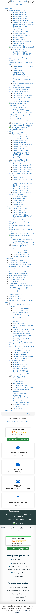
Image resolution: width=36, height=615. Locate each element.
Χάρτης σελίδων (19, 573)
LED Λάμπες (23, 133)
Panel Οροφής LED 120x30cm (22, 55)
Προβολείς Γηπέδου (19, 107)
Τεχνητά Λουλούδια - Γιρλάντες (20, 379)
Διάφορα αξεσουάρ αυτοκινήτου (20, 291)
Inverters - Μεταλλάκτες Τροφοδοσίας (21, 248)
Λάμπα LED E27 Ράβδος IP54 (22, 144)
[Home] (4, 414)
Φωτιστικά (21, 10)
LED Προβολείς (26, 91)
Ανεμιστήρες (17, 341)
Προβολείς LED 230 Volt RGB (22, 95)
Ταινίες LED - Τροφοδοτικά (14, 206)
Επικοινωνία (9, 410)
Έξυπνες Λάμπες (18, 156)
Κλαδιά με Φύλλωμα (20, 401)
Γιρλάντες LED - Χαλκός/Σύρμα (23, 329)
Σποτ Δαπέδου (17, 202)
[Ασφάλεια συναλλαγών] (18, 511)
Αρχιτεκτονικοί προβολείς (21, 101)
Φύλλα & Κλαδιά (19, 384)
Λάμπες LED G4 (18, 177)
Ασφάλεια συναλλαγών (18, 597)
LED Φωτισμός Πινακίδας (17, 283)
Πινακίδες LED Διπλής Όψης (18, 262)
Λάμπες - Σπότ (10, 131)
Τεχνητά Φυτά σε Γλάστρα (22, 385)
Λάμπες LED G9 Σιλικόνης (21, 191)
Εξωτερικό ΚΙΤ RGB (15, 281)
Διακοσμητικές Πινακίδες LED (19, 266)
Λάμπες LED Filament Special (22, 169)
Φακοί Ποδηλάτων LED (20, 366)
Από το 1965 (18, 5)
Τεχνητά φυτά (25, 376)
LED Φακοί (21, 360)
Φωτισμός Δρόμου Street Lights (23, 113)
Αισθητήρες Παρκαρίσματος (18, 275)
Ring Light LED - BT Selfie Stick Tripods (21, 300)
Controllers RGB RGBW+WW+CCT (23, 356)
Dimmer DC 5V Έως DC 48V (21, 358)
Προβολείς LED (18, 93)
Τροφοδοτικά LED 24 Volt (21, 254)
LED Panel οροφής (28, 47)
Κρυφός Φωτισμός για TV (21, 316)
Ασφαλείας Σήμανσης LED (22, 335)
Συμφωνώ (18, 613)
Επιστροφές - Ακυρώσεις (18, 594)
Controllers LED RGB (19, 354)
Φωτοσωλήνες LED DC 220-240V (23, 239)
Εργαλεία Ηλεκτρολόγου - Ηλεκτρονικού (22, 313)
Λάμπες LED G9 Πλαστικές (22, 193)
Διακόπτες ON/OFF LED (21, 331)
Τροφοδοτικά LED (28, 245)
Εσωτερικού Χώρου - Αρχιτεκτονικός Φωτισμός (21, 31)
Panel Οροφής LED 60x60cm (22, 53)
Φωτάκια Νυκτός (18, 45)
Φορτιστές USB (14, 296)
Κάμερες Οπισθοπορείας (17, 277)
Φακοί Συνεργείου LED (20, 372)
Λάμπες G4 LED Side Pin (21, 187)
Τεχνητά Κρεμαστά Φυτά (21, 403)
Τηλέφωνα (9, 293)
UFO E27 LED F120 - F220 (21, 154)
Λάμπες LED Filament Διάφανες (23, 164)
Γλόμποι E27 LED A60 (20, 135)
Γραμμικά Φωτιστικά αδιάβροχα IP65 (20, 71)
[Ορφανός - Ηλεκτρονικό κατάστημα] (18, 2)
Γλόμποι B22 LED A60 (20, 137)
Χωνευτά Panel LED (19, 49)
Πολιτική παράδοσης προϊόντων (18, 590)
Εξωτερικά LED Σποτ (20, 197)
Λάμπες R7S (17, 158)
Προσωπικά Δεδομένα (18, 600)
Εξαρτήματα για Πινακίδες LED (20, 264)
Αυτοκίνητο (8, 270)
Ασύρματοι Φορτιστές (16, 298)
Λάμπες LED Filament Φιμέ (22, 168)
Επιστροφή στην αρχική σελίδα (18, 421)
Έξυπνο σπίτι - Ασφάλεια (21, 351)
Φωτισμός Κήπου (18, 37)
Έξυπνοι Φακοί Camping (21, 370)
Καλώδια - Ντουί (18, 323)
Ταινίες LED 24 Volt (19, 214)
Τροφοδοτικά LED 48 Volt (21, 256)
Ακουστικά (16, 337)
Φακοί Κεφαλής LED (20, 364)
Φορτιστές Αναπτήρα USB (17, 272)
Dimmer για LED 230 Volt (21, 353)
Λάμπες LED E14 (18, 148)
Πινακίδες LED (10, 258)
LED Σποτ (20, 194)
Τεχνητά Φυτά (18, 382)
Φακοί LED (16, 362)
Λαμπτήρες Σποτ (18, 204)
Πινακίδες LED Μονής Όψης (18, 260)
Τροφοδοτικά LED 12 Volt (21, 253)
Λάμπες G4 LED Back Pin (21, 189)
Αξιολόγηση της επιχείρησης (18, 439)
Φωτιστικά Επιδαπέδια (20, 20)
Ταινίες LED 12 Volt (19, 212)
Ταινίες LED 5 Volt (19, 210)
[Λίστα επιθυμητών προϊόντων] (28, 2)
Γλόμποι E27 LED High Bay (21, 152)
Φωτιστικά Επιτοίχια (20, 16)
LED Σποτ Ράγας (18, 200)
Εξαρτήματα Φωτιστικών (21, 308)
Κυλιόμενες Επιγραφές (17, 268)
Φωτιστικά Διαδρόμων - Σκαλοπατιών (21, 27)
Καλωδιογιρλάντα (19, 43)
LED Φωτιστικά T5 (19, 74)
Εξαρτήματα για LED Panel (22, 57)
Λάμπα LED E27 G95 (19, 141)
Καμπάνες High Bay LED (21, 111)
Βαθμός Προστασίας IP (19, 566)
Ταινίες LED (23, 208)
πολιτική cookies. (24, 610)
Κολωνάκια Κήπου (19, 39)
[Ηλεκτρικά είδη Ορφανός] (18, 523)
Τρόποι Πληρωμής (19, 560)
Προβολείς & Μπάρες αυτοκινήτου (20, 285)
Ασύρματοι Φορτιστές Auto (18, 274)
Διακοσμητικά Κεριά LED (21, 333)
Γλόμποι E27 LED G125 (20, 139)
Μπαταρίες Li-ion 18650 (21, 374)
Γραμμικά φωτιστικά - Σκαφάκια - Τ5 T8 (22, 63)
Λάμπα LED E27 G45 (19, 142)
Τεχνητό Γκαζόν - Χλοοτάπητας (23, 387)
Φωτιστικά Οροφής (19, 14)
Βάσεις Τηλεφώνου (15, 295)
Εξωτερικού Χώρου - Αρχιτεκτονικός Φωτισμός (21, 34)
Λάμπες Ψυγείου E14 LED (21, 150)
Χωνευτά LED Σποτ (19, 198)
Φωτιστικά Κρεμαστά (20, 13)
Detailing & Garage (18, 109)
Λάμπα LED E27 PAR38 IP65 (22, 146)
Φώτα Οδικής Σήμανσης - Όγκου (19, 289)
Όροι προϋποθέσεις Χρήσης (18, 587)
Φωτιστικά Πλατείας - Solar (22, 41)
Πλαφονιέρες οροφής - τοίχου (23, 22)
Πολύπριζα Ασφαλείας (21, 310)
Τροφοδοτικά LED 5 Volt (21, 251)
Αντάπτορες (17, 322)
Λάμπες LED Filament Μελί (22, 166)
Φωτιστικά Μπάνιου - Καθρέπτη (23, 24)
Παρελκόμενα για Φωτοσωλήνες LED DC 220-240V (23, 242)
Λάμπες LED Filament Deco (22, 171)
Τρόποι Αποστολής (19, 563)
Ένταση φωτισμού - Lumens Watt (19, 570)
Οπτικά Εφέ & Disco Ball (21, 339)
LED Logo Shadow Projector (17, 279)
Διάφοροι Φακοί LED (20, 368)
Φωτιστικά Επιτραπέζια (21, 18)
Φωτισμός (8, 9)
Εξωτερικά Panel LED (20, 51)
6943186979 (18, 505)
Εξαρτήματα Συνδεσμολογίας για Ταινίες (20, 226)
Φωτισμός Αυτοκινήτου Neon (18, 287)
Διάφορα (8, 302)
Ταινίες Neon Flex (19, 220)
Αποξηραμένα (18, 408)
